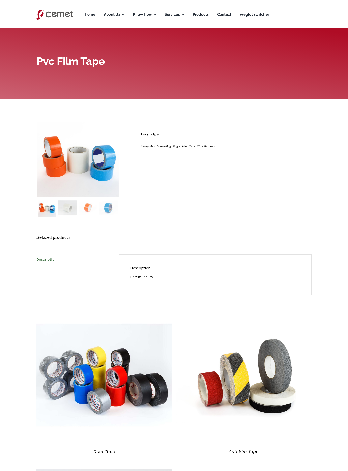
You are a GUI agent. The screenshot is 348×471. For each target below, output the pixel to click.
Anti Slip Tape (244, 451)
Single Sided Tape (184, 146)
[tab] (72, 259)
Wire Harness (206, 146)
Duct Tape (104, 451)
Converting (164, 146)
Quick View (104, 376)
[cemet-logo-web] (54, 11)
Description (46, 259)
